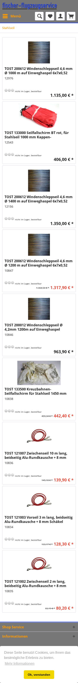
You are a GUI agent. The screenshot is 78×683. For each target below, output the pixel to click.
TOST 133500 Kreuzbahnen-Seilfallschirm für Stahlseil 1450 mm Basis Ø (36, 391)
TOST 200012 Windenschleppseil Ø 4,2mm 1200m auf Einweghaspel (34, 327)
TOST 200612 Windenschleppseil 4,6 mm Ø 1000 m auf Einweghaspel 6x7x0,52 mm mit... (39, 70)
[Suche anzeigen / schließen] (39, 16)
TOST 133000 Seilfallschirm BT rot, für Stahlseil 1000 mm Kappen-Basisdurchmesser (37, 135)
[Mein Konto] (60, 16)
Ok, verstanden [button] (39, 674)
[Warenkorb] (71, 16)
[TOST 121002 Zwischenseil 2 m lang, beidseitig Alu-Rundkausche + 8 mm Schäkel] (39, 565)
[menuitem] (11, 16)
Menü (15, 16)
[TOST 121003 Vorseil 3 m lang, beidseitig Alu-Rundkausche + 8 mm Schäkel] (39, 501)
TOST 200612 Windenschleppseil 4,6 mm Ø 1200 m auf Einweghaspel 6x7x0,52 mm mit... (39, 263)
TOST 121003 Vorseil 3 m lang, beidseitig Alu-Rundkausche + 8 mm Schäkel (39, 519)
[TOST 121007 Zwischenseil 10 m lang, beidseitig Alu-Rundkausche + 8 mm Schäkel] (39, 437)
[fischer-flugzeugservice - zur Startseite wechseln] (29, 6)
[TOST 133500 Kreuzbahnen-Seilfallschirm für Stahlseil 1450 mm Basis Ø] (39, 373)
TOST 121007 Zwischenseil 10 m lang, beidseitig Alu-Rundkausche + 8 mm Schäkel (36, 455)
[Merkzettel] (50, 16)
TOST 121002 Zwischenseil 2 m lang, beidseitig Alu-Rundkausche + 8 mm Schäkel (35, 583)
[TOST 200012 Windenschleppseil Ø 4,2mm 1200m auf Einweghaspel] (39, 309)
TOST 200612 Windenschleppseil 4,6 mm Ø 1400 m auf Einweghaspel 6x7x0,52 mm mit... (39, 199)
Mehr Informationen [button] (19, 663)
